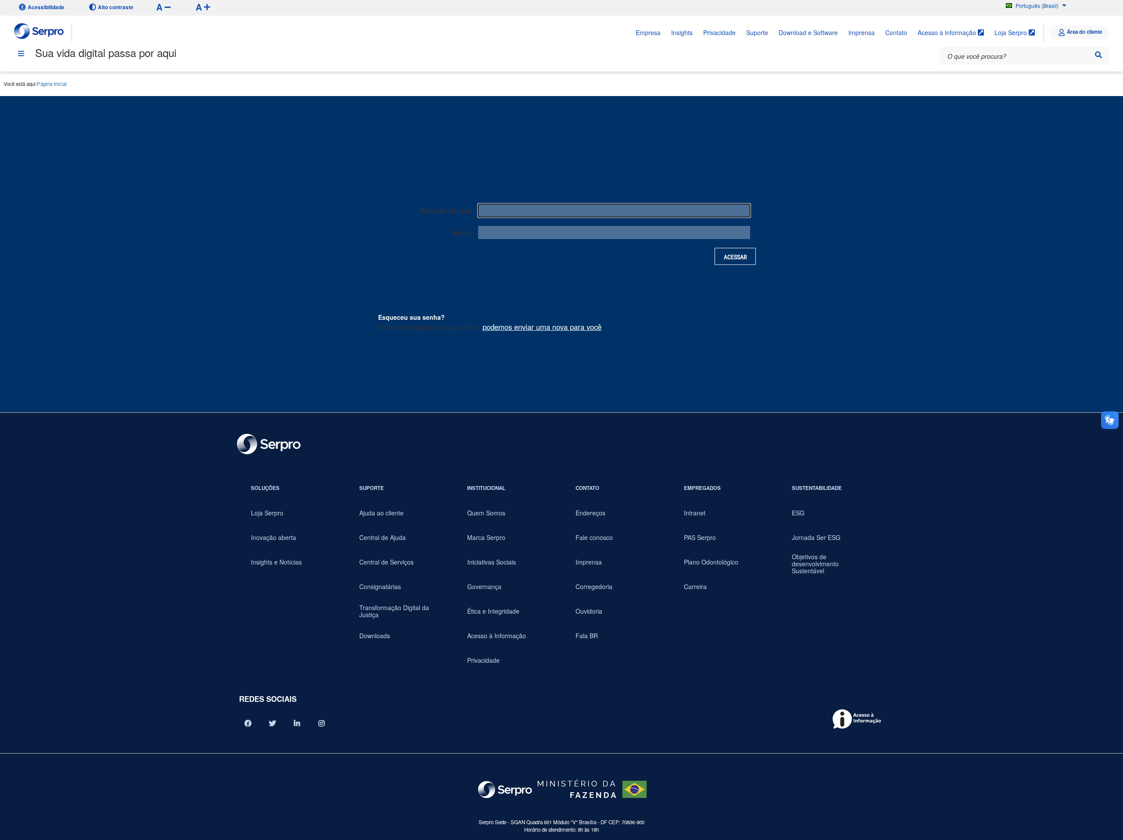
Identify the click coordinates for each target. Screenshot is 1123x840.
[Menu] (21, 53)
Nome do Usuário (446, 210)
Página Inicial (52, 83)
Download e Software (808, 32)
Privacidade (719, 32)
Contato (896, 32)
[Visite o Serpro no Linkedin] (297, 723)
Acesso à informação (948, 32)
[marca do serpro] (39, 32)
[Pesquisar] (1098, 55)
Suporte (757, 32)
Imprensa (861, 32)
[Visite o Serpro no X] (272, 723)
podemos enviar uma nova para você (542, 327)
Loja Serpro (1011, 32)
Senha (462, 232)
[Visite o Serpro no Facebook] (248, 723)
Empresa (648, 32)
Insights (682, 32)
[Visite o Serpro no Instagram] (321, 723)
